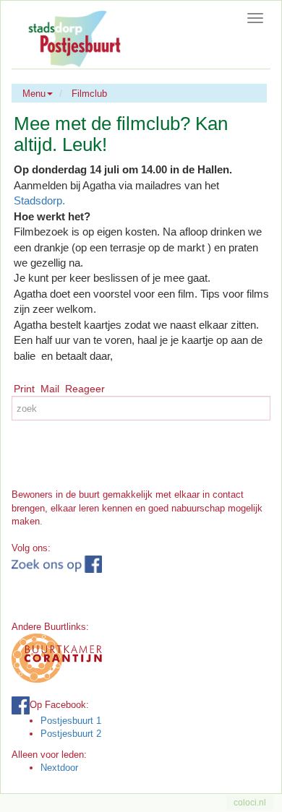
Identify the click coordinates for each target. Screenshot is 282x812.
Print (24, 388)
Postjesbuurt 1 (70, 720)
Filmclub (89, 93)
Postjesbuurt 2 (70, 733)
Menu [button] (34, 93)
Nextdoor (59, 767)
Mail (49, 388)
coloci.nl (250, 803)
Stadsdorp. (39, 200)
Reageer (85, 388)
